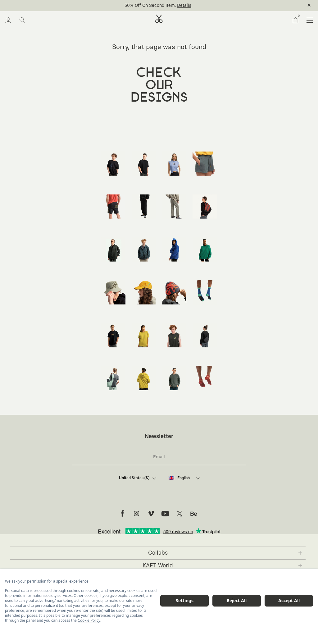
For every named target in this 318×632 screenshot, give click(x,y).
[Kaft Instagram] (137, 514)
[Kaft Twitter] (179, 514)
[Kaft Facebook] (122, 514)
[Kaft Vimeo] (151, 514)
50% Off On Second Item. (150, 5)
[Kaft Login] (8, 20)
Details (184, 5)
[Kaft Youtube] (165, 514)
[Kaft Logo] (159, 19)
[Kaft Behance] (194, 514)
